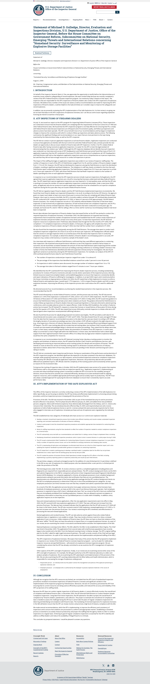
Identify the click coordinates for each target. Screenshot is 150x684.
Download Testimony (42, 53)
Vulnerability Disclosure (93, 680)
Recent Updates (38, 653)
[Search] (117, 12)
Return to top (37, 630)
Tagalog (110, 3)
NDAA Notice (80, 658)
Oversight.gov (102, 648)
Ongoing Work (37, 645)
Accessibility (80, 638)
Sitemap (104, 680)
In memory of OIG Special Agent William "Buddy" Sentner (75, 677)
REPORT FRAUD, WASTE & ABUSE (104, 7)
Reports (35, 656)
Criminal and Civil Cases (40, 638)
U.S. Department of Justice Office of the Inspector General (60, 8)
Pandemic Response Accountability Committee (106, 652)
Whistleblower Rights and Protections (84, 654)
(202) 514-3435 (111, 674)
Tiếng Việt (104, 3)
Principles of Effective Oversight (61, 655)
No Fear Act (81, 680)
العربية (115, 3)
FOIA (77, 645)
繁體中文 (97, 3)
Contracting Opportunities (63, 648)
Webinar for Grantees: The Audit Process (84, 649)
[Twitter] (103, 665)
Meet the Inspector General (63, 651)
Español (91, 3)
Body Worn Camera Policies (84, 641)
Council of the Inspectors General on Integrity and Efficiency (106, 640)
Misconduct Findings (39, 641)
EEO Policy (55, 680)
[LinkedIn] (113, 665)
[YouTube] (108, 665)
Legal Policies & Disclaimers (68, 680)
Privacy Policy (47, 680)
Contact (57, 645)
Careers (57, 641)
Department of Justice (105, 645)
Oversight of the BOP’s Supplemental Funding (40, 649)
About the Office (60, 638)
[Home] (38, 10)
